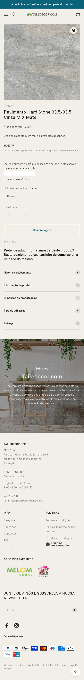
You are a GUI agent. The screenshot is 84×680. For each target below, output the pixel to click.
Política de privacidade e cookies (61, 529)
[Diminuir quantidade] (9, 215)
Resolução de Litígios (59, 538)
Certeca (8, 105)
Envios (8, 547)
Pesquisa (9, 520)
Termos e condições (58, 520)
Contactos (10, 533)
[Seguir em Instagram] (16, 625)
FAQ (6, 540)
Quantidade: (11, 207)
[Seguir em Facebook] (6, 625)
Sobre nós (10, 526)
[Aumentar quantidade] (25, 215)
